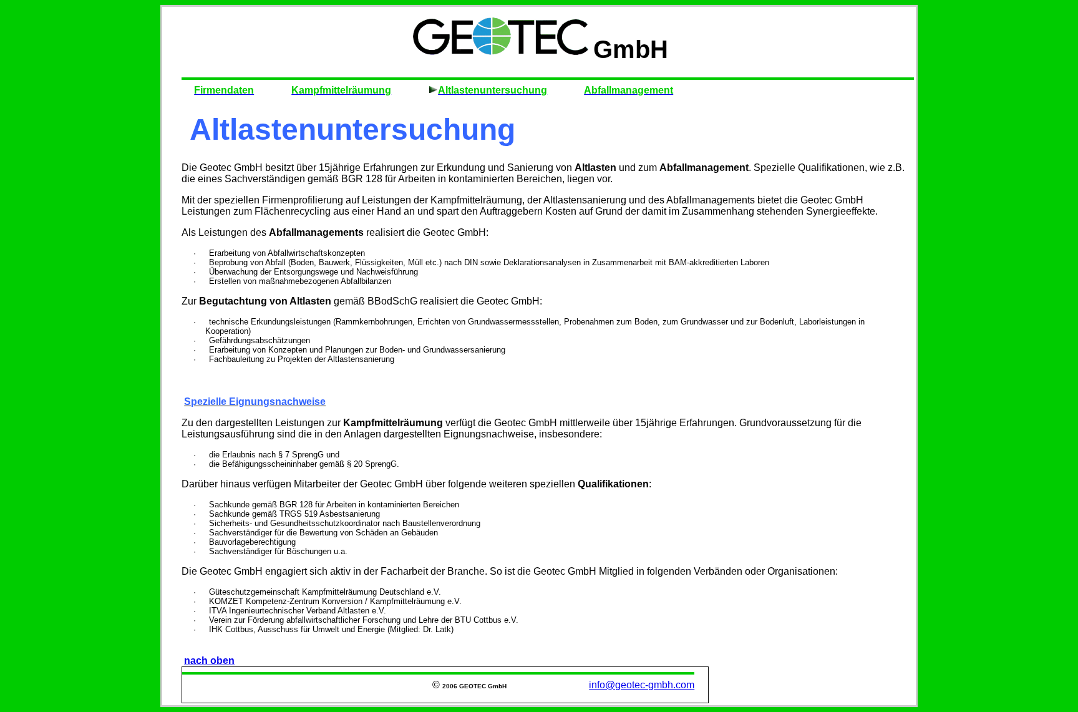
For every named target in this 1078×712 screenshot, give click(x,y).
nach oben (209, 660)
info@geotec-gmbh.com (641, 685)
